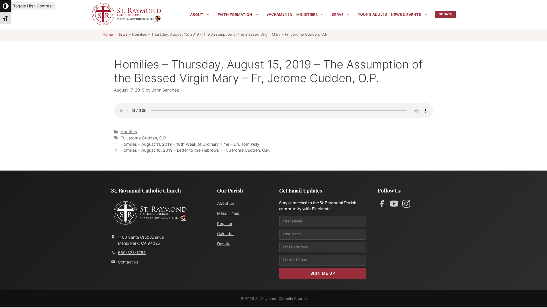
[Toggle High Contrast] (5, 6)
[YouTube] (394, 205)
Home (108, 34)
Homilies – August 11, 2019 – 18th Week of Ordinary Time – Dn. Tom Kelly (190, 144)
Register (224, 223)
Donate (445, 14)
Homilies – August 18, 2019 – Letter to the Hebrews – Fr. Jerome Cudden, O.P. (195, 150)
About (196, 14)
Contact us (128, 262)
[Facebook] (382, 205)
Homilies (129, 131)
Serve (338, 14)
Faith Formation (235, 14)
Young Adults (372, 14)
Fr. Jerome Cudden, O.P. (144, 137)
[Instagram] (406, 205)
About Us (225, 203)
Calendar (225, 233)
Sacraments (279, 14)
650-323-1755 (132, 252)
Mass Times (228, 213)
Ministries (307, 14)
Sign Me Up (323, 273)
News (122, 34)
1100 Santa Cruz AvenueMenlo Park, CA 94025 (141, 240)
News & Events (406, 14)
